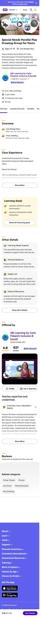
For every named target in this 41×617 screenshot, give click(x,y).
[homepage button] (5, 9)
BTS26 (30, 2)
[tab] (3, 109)
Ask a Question (29, 389)
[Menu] (35, 10)
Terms (21, 4)
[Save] (36, 17)
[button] (19, 407)
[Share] (31, 17)
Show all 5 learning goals (19, 222)
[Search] (31, 9)
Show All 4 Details (19, 310)
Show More (19, 185)
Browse (12, 10)
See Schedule (30, 613)
